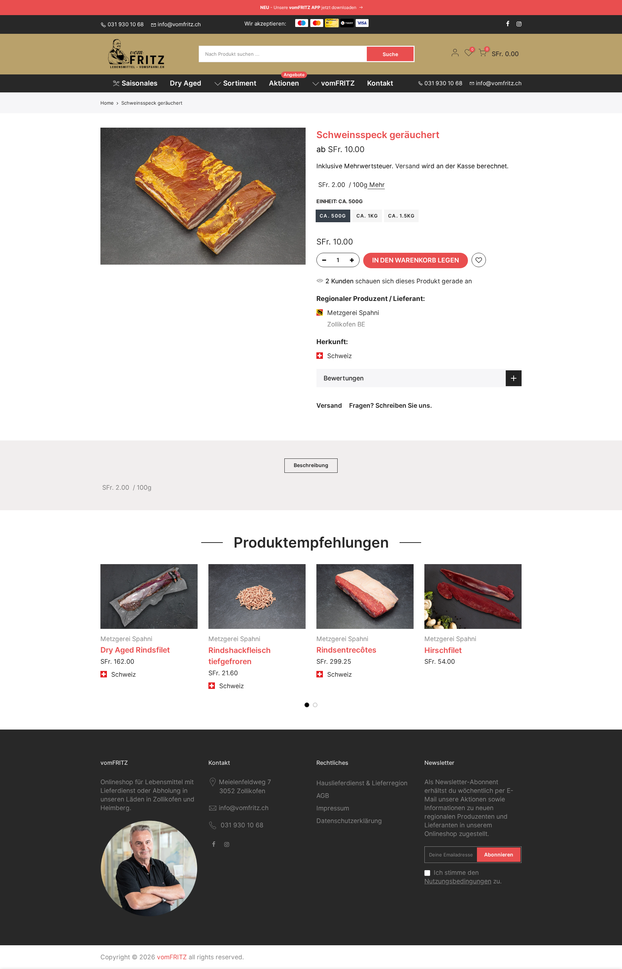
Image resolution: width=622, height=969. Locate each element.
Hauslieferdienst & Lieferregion (361, 783)
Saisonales (139, 83)
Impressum (332, 808)
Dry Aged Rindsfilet (135, 649)
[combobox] (283, 54)
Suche (390, 54)
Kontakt (380, 83)
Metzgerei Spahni (126, 639)
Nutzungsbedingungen (457, 881)
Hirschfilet (443, 650)
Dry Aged (185, 83)
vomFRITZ (338, 83)
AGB (322, 795)
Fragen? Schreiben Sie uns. (390, 405)
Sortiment (239, 83)
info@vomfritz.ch (179, 24)
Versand (407, 166)
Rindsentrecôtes (346, 649)
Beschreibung (311, 465)
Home (107, 103)
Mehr (376, 184)
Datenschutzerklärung (349, 820)
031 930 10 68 (126, 24)
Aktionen (287, 81)
